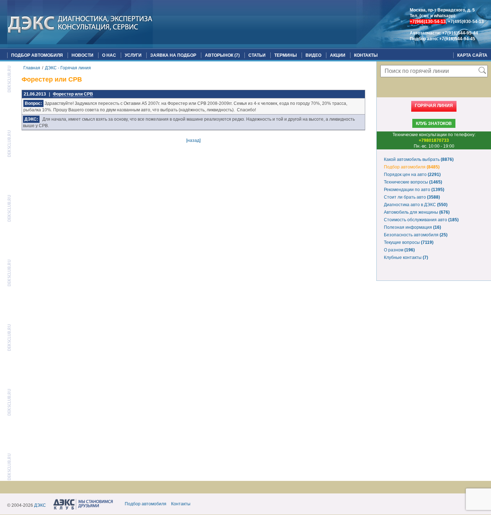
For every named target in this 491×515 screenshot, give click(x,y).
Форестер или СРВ (73, 94)
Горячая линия (434, 105)
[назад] (193, 140)
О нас (109, 55)
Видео (313, 55)
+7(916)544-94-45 (457, 38)
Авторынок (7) (222, 55)
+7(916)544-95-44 (460, 33)
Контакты (366, 55)
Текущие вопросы (408, 242)
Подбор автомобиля (37, 55)
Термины (285, 55)
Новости (82, 55)
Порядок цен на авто (412, 174)
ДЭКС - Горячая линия (68, 67)
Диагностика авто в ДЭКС (416, 204)
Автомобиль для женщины (417, 212)
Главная (31, 67)
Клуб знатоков (434, 123)
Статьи (257, 55)
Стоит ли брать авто (412, 197)
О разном (399, 249)
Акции (337, 55)
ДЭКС (40, 505)
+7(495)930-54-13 (466, 21)
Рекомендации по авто (414, 189)
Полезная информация (412, 227)
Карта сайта (472, 55)
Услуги (133, 55)
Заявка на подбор (173, 55)
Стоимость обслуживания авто (421, 219)
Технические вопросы (413, 182)
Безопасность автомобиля (416, 234)
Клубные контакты (406, 257)
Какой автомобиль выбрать (419, 159)
